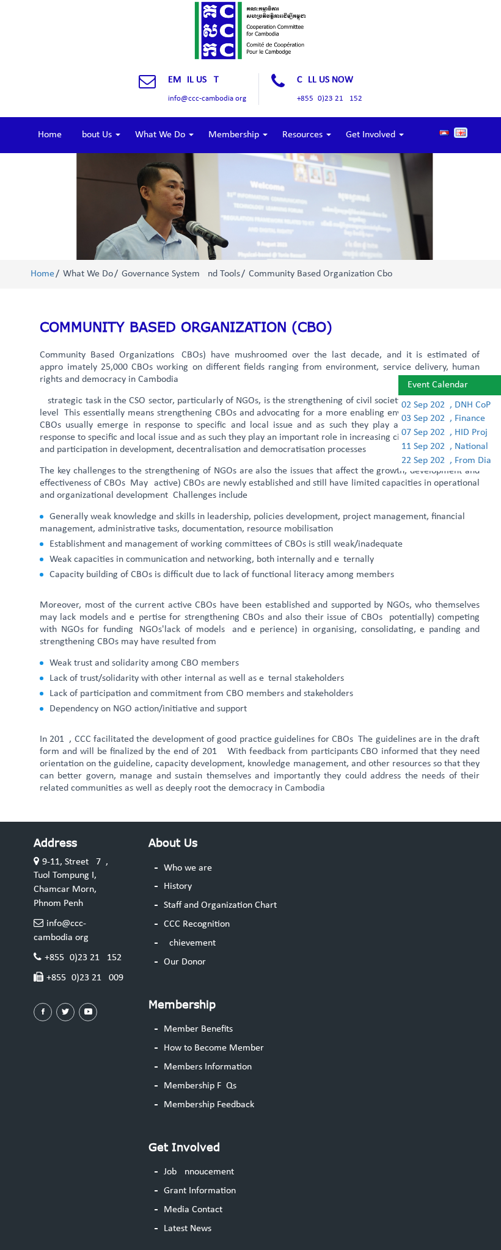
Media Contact (193, 1210)
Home (50, 135)
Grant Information (200, 1191)
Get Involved (372, 135)
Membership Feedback (209, 1105)
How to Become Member (214, 1048)
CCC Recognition (197, 924)
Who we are (188, 868)
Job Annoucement (199, 1172)
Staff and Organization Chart (220, 905)
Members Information (208, 1067)
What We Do (161, 135)
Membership (234, 135)
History (178, 886)
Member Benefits (198, 1029)
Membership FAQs (200, 1086)
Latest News (187, 1229)
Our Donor (185, 962)
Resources (303, 135)
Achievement (190, 943)
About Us (95, 135)
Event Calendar (438, 385)
